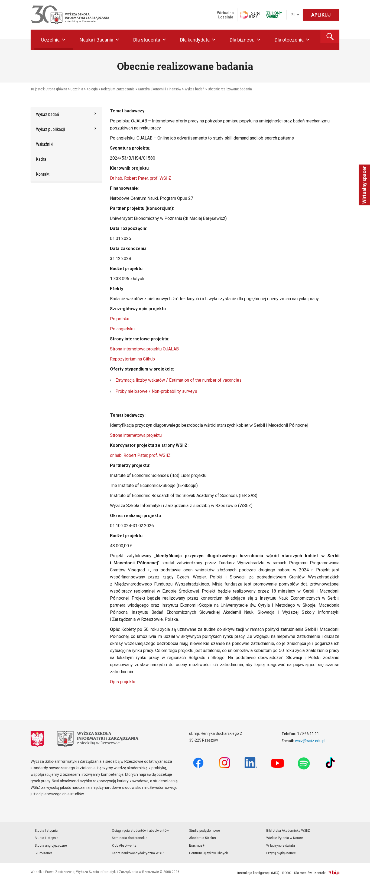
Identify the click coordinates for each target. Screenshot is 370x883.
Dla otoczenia (289, 40)
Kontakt (320, 873)
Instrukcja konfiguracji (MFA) (258, 873)
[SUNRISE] (250, 15)
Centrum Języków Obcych (208, 853)
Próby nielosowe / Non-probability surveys (156, 391)
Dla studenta (146, 40)
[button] (330, 36)
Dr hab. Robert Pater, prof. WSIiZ (140, 178)
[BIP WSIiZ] (334, 873)
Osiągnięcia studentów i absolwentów (140, 831)
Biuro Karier (43, 853)
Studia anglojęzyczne (51, 845)
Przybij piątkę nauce (281, 853)
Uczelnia (50, 40)
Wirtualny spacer (364, 185)
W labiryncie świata (280, 845)
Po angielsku (122, 328)
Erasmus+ (197, 845)
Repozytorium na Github (132, 359)
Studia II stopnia (47, 838)
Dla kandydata (195, 40)
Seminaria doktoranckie (129, 838)
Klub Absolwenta (124, 845)
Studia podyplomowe (204, 831)
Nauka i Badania (96, 40)
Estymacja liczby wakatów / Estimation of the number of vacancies (178, 380)
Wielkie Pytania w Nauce (284, 838)
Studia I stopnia (46, 831)
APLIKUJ (321, 15)
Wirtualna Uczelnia (225, 15)
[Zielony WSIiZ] (274, 15)
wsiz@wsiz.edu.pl (310, 741)
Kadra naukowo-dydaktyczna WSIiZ (138, 853)
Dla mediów (303, 873)
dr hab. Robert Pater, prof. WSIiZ (140, 455)
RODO (286, 873)
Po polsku (119, 318)
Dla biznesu (242, 40)
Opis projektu (122, 681)
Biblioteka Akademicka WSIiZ (288, 831)
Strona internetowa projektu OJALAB (144, 349)
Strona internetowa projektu (136, 435)
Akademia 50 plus (202, 838)
